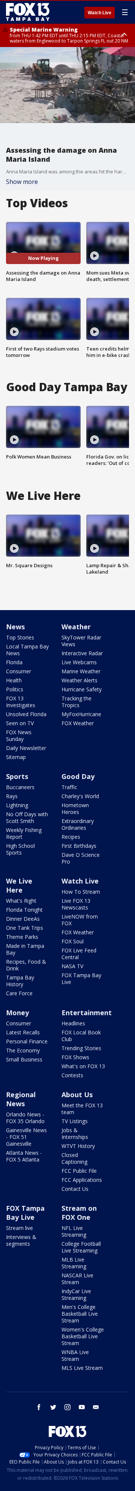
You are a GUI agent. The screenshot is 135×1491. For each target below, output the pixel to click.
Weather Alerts (80, 680)
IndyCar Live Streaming (76, 1294)
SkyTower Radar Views (81, 641)
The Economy (23, 1050)
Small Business (24, 1059)
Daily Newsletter (26, 748)
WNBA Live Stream (75, 1355)
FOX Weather (78, 723)
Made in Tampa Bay (25, 949)
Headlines (73, 1023)
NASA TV (72, 966)
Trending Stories (81, 1048)
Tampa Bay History (20, 981)
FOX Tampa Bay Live (81, 978)
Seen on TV (20, 723)
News (15, 626)
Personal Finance (27, 1041)
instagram (68, 1407)
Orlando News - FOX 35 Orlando (25, 1118)
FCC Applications (82, 1179)
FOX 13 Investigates (20, 702)
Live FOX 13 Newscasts (76, 904)
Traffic (69, 787)
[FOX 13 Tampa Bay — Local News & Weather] (28, 12)
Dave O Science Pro (81, 858)
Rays (12, 796)
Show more (22, 182)
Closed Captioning (74, 1158)
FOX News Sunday (19, 735)
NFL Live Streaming (74, 1231)
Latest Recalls (23, 1032)
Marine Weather (81, 671)
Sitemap (16, 757)
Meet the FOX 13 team (82, 1109)
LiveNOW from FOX (80, 920)
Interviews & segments (21, 1240)
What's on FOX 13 (83, 1066)
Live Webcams (79, 662)
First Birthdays (79, 845)
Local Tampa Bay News (27, 650)
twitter (53, 1407)
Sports (17, 776)
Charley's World (80, 796)
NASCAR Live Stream (77, 1279)
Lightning (17, 805)
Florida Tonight (24, 909)
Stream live (19, 1227)
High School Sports (20, 849)
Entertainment (87, 1012)
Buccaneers (20, 787)
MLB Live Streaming (74, 1263)
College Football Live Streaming (81, 1247)
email (96, 1407)
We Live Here (19, 885)
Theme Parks (22, 936)
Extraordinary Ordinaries (78, 824)
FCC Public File (79, 1170)
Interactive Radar (82, 653)
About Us (77, 1094)
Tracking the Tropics (77, 702)
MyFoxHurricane (81, 714)
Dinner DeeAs (23, 918)
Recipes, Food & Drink (26, 965)
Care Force (19, 993)
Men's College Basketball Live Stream (80, 1313)
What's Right (21, 900)
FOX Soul (73, 941)
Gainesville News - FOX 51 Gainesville (26, 1137)
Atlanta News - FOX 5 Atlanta (24, 1156)
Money (17, 1012)
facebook (39, 1407)
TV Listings (75, 1121)
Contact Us (75, 1188)
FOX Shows (75, 1057)
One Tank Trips (24, 927)
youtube (82, 1407)
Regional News (21, 1099)
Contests (72, 1075)
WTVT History (78, 1145)
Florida (14, 662)
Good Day (78, 776)
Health (14, 680)
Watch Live (99, 12)
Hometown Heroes (75, 808)
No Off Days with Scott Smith (27, 817)
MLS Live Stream (82, 1367)
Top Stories (20, 637)
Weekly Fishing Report (24, 833)
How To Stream (81, 891)
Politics (14, 689)
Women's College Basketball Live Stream (83, 1336)
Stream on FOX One (79, 1213)
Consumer (18, 671)
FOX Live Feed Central (79, 954)
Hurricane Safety (82, 689)
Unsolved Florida (26, 714)
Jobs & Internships (75, 1133)
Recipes (71, 836)
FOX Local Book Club (81, 1036)
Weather (76, 626)
